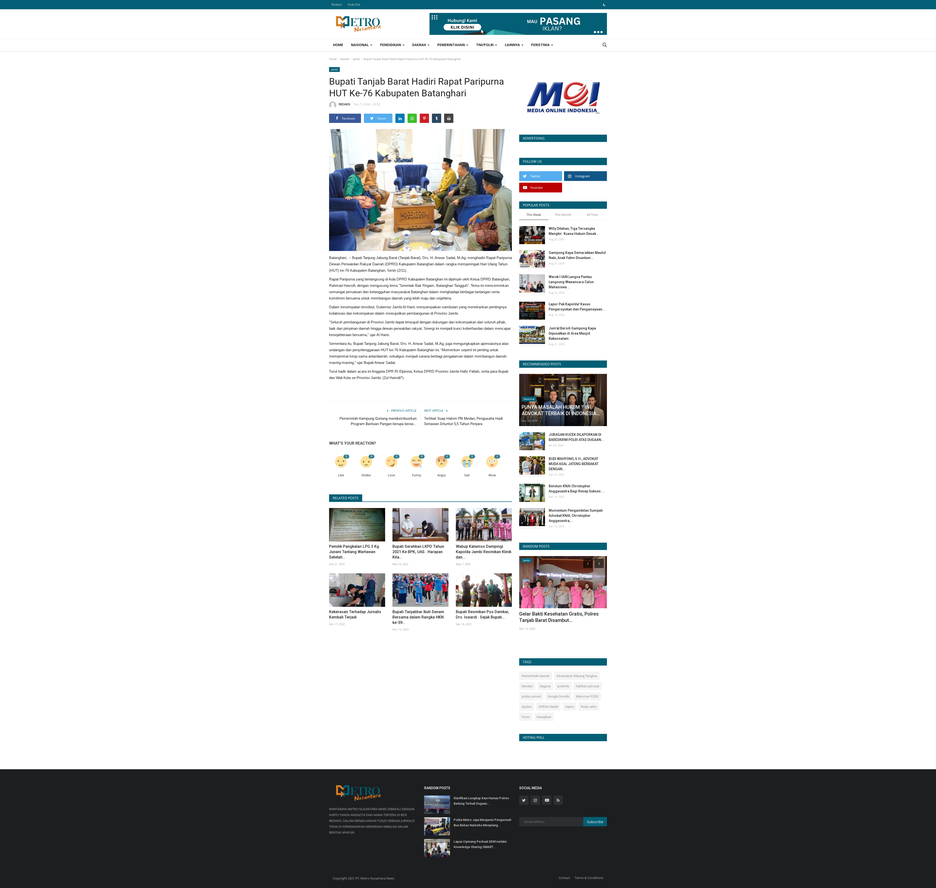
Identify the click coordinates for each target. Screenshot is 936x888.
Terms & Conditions (589, 878)
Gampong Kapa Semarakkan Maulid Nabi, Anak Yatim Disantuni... (577, 255)
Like (341, 475)
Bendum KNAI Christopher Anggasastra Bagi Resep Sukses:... (576, 488)
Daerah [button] (419, 44)
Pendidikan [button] (391, 44)
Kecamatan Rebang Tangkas (576, 676)
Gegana (545, 686)
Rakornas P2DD (587, 696)
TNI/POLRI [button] (485, 44)
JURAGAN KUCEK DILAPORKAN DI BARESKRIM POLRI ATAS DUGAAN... (576, 437)
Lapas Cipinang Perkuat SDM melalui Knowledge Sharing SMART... (480, 844)
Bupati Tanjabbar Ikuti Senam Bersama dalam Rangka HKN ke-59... (418, 617)
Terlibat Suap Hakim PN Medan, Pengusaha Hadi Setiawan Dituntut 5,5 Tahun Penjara (463, 421)
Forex (526, 717)
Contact (564, 878)
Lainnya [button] (513, 44)
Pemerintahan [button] (451, 44)
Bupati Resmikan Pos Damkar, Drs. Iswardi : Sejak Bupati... (482, 614)
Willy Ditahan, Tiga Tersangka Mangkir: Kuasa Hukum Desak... (574, 231)
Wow (492, 475)
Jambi (356, 59)
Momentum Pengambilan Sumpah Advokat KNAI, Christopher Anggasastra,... (576, 516)
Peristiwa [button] (541, 44)
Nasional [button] (360, 44)
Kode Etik (354, 4)
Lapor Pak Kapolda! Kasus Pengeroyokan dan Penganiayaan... (577, 306)
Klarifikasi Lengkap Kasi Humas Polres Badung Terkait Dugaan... (481, 800)
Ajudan (527, 706)
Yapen (569, 706)
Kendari (527, 686)
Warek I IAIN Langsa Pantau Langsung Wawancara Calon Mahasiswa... (571, 282)
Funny (416, 475)
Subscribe (595, 821)
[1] (604, 4)
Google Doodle (558, 696)
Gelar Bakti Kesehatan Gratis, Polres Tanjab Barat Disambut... (559, 617)
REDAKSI (344, 104)
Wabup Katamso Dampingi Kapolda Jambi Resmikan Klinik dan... (483, 551)
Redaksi (337, 4)
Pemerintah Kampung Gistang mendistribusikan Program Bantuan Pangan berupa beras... (378, 421)
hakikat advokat (587, 686)
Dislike (366, 475)
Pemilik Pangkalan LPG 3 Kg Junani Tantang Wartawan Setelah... (354, 551)
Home (338, 44)
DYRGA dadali (548, 706)
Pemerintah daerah (536, 676)
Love (391, 475)
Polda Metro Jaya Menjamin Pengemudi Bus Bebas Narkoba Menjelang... (482, 822)
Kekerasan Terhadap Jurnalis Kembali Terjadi (355, 614)
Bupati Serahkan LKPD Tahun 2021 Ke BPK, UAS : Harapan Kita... (418, 551)
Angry (441, 475)
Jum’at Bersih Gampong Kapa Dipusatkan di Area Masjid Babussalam (572, 333)
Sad (466, 475)
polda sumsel (531, 696)
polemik (563, 686)
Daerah (344, 59)
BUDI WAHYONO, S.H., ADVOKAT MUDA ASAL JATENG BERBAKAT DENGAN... (573, 464)
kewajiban (544, 717)
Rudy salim (589, 706)
